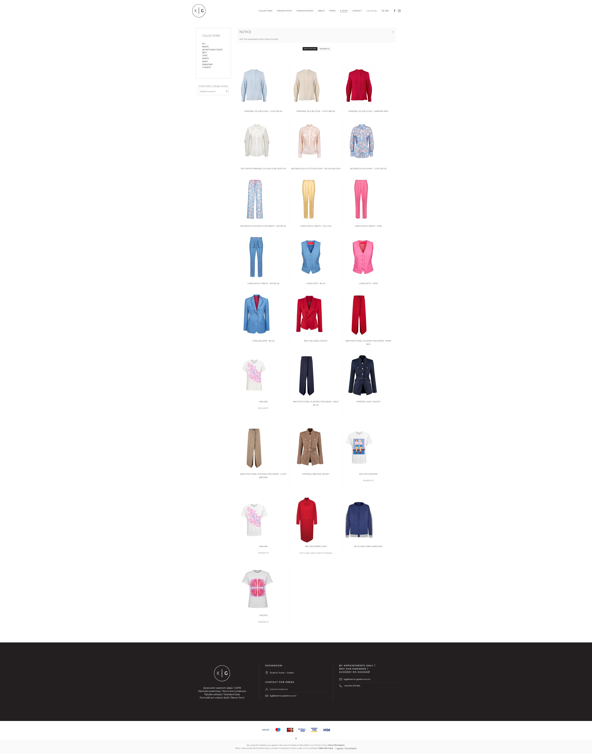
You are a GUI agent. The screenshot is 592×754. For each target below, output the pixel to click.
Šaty (204, 52)
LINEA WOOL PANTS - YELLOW (315, 226)
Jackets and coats (212, 49)
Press (332, 11)
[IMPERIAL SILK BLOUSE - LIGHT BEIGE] (306, 84)
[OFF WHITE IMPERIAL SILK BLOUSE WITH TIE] (257, 142)
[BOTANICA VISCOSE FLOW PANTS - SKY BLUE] (255, 199)
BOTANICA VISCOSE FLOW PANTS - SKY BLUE (263, 226)
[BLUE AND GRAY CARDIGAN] (359, 520)
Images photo (284, 11)
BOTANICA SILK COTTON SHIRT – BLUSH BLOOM (315, 168)
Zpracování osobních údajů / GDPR (222, 688)
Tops (204, 55)
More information (336, 745)
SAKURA (263, 401)
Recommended (310, 49)
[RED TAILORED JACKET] (309, 314)
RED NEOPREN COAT (316, 546)
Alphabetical (324, 49)
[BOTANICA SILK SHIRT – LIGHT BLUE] (362, 142)
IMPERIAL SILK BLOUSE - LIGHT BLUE (263, 111)
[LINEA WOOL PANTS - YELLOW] (308, 199)
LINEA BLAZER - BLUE (263, 341)
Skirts (205, 58)
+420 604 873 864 (352, 686)
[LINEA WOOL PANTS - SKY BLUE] (256, 257)
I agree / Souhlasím (346, 748)
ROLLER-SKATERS (368, 474)
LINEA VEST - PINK (368, 283)
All (204, 43)
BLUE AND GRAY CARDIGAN (368, 546)
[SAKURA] (254, 375)
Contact (357, 11)
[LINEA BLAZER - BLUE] (257, 314)
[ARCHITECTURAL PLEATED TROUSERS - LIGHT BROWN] (254, 447)
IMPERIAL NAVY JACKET (368, 401)
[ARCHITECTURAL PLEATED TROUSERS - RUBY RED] (359, 314)
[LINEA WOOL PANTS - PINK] (361, 199)
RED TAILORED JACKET (316, 341)
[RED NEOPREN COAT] (306, 520)
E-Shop (344, 11)
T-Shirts (206, 67)
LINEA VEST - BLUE (315, 283)
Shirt (205, 61)
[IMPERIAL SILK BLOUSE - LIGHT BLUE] (254, 84)
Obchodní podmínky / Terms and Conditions (222, 691)
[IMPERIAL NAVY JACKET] (363, 375)
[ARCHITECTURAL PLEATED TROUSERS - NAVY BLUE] (306, 375)
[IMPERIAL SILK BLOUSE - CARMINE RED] (359, 84)
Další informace (326, 748)
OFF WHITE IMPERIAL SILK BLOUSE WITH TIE (263, 168)
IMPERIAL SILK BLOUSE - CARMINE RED (368, 111)
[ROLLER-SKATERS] (359, 447)
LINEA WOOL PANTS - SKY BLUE (263, 283)
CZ (383, 11)
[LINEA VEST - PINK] (363, 257)
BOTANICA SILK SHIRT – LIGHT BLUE (368, 168)
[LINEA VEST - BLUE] (310, 257)
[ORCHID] (257, 588)
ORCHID (263, 615)
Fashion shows (304, 11)
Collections (265, 11)
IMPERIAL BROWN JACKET (315, 474)
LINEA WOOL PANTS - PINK (368, 226)
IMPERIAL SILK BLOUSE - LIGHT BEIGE (315, 111)
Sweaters (207, 64)
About (321, 11)
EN (387, 11)
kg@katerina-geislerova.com (283, 696)
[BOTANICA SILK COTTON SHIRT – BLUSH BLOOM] (309, 142)
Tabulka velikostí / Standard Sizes (222, 694)
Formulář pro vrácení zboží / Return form (222, 697)
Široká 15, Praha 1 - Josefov (282, 673)
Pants (205, 47)
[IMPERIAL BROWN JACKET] (310, 447)
